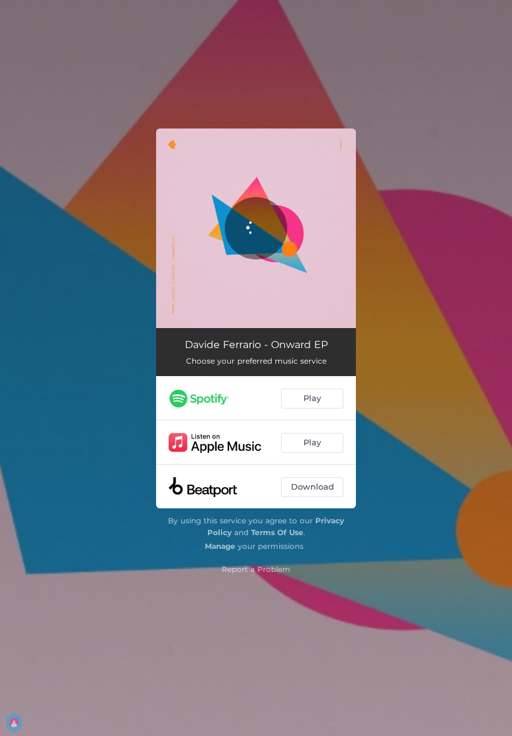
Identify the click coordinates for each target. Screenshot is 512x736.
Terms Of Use (277, 532)
